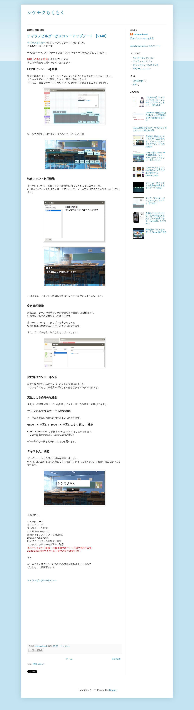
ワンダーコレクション (143, 58)
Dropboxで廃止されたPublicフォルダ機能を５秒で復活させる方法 (156, 116)
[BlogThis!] (32, 650)
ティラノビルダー (36, 42)
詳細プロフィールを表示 (142, 38)
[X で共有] (35, 650)
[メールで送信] (29, 650)
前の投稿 (116, 659)
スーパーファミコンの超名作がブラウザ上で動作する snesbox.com (155, 171)
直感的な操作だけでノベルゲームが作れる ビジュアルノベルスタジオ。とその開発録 (155, 141)
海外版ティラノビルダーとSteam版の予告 (156, 230)
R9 (134, 84)
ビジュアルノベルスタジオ (146, 65)
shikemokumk (41, 646)
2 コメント (65, 646)
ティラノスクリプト (142, 61)
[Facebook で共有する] (38, 650)
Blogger (113, 690)
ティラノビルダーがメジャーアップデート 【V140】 (67, 36)
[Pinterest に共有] (41, 650)
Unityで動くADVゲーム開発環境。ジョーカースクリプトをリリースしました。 (155, 156)
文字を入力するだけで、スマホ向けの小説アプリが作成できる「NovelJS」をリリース (156, 218)
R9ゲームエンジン (142, 68)
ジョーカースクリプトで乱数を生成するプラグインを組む (155, 185)
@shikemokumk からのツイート (145, 46)
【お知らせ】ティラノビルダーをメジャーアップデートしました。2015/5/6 (155, 101)
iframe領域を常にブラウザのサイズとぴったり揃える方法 (150, 129)
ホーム (69, 659)
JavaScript (138, 80)
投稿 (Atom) (38, 664)
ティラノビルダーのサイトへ (42, 580)
